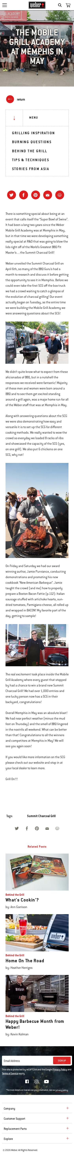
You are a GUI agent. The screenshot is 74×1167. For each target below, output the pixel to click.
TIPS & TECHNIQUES (30, 160)
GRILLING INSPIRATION (33, 133)
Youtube (46, 1081)
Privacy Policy (59, 1069)
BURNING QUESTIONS (32, 142)
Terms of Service (10, 1073)
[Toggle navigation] (4, 5)
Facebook (27, 1081)
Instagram (36, 1081)
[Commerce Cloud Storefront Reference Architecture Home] (37, 5)
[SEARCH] (61, 5)
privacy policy (62, 1090)
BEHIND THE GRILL (29, 151)
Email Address (12, 1061)
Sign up (62, 1060)
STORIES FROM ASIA (30, 169)
